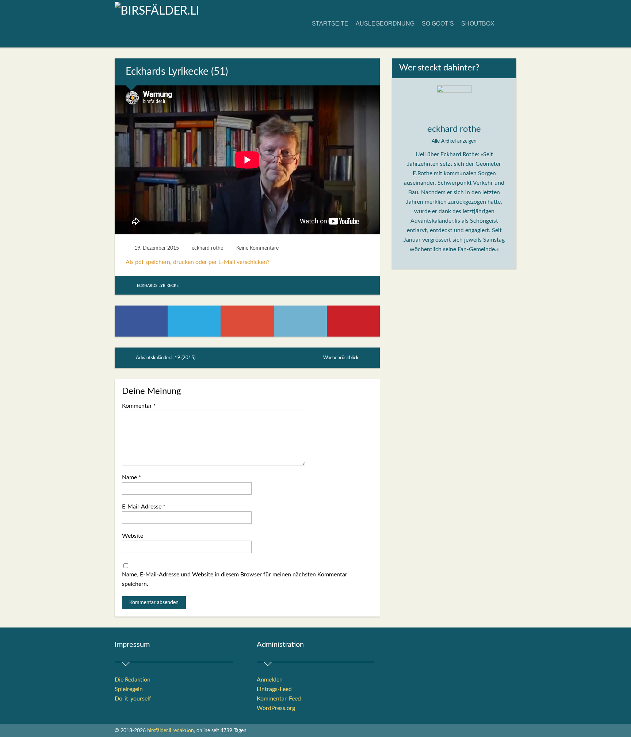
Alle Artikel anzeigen (454, 141)
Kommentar (139, 406)
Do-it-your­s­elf (133, 699)
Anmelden (270, 680)
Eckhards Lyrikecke (158, 286)
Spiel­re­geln (129, 689)
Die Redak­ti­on (132, 680)
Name (131, 477)
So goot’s (438, 23)
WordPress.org (276, 708)
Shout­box (477, 23)
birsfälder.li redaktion (170, 730)
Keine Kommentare (257, 248)
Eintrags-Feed (274, 689)
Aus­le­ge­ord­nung (385, 23)
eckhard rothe (207, 248)
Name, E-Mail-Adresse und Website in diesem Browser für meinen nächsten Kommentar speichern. (234, 579)
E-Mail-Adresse (143, 507)
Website (132, 536)
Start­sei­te (330, 23)
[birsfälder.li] (157, 11)
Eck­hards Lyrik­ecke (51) (177, 71)
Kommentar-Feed (279, 699)
